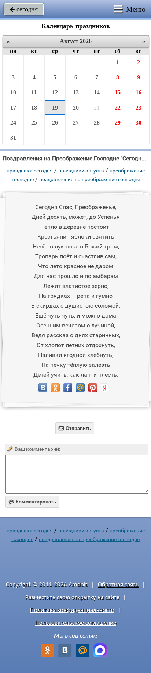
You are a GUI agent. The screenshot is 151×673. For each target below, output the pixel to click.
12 (55, 92)
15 (118, 92)
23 (138, 107)
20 (76, 107)
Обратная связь (118, 585)
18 (34, 107)
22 (118, 107)
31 (13, 137)
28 (97, 122)
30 (138, 122)
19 (55, 107)
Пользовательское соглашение (75, 623)
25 (34, 122)
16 (138, 92)
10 (13, 92)
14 (97, 92)
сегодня (24, 9)
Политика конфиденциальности (72, 610)
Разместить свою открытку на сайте (72, 597)
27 (76, 122)
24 (13, 122)
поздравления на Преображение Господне (89, 179)
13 (76, 92)
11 (34, 92)
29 (118, 122)
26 (55, 122)
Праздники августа (81, 171)
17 (13, 107)
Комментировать (32, 502)
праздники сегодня (30, 171)
